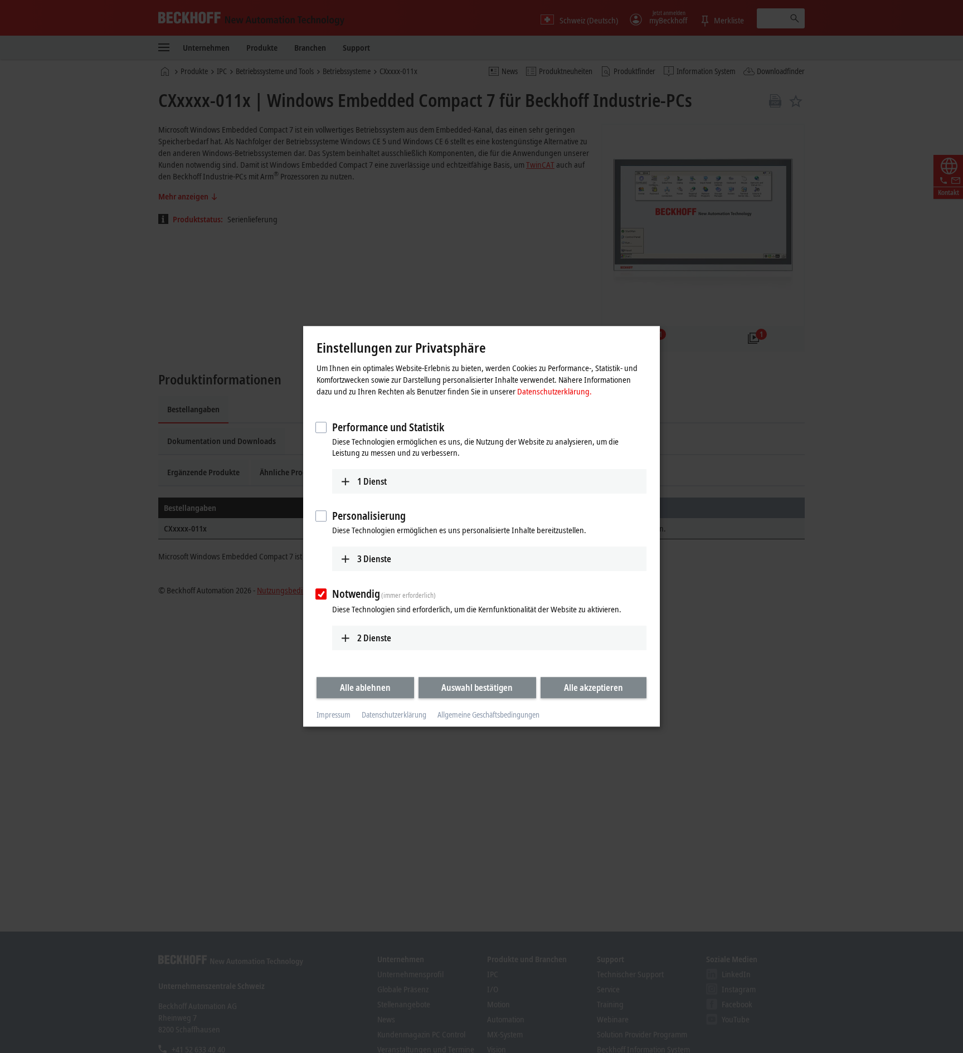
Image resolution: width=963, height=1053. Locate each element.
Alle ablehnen (365, 687)
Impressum (334, 714)
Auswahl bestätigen (477, 687)
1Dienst (372, 481)
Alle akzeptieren (593, 687)
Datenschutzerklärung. (554, 391)
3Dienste (374, 559)
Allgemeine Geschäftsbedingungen (488, 714)
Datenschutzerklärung (394, 714)
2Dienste (374, 638)
